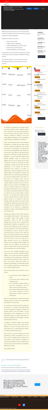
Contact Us (35, 397)
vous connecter (9, 367)
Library (29, 397)
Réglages (43, 8)
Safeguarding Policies (4, 397)
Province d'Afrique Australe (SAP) (21, 359)
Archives (22, 397)
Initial (12, 397)
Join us (37, 384)
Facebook (34, 1)
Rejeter (36, 8)
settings (12, 10)
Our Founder (43, 397)
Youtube (40, 1)
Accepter (29, 8)
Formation (16, 397)
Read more (41, 56)
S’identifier (29, 1)
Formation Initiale (10, 359)
